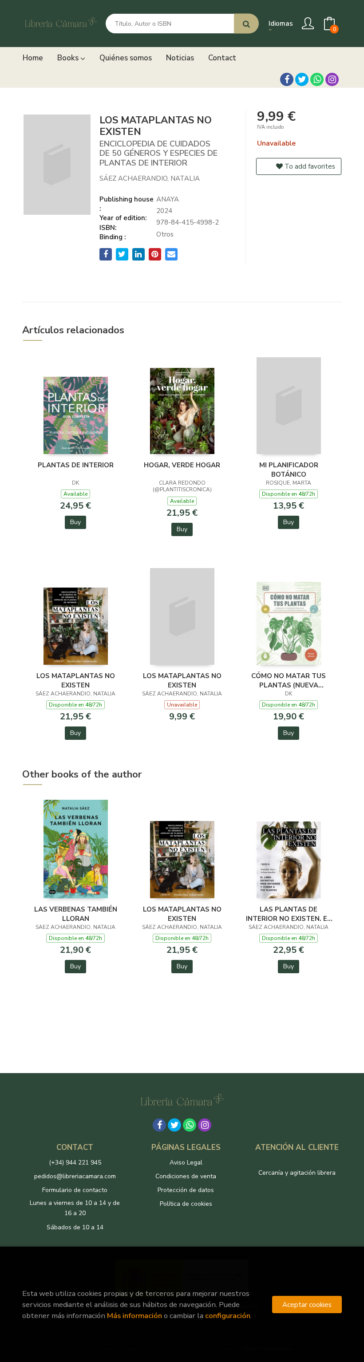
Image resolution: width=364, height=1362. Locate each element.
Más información (134, 1316)
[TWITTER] (302, 79)
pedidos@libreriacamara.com (75, 1176)
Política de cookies (186, 1204)
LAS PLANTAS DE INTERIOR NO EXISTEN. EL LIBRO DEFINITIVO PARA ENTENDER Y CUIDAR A (288, 914)
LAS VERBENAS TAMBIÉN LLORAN (75, 914)
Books (68, 58)
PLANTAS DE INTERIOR (76, 465)
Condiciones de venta (185, 1176)
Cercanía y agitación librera (297, 1173)
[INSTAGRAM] (332, 79)
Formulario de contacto (74, 1190)
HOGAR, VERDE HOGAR (182, 465)
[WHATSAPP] (317, 79)
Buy (75, 522)
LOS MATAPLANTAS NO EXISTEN (75, 680)
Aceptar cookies (307, 1304)
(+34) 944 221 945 (75, 1162)
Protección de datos (186, 1190)
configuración (227, 1316)
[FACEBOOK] (286, 79)
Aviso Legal (186, 1162)
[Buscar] (246, 24)
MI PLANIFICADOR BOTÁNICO (288, 469)
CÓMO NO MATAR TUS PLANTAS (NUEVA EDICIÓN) (288, 680)
